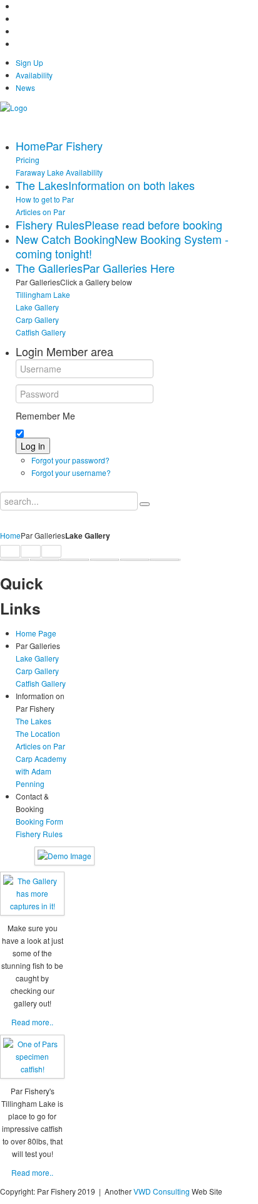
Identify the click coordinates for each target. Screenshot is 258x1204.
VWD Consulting (161, 1191)
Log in (33, 446)
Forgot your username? (71, 472)
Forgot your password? (70, 460)
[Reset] (145, 504)
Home (10, 535)
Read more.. (32, 1022)
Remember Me (45, 415)
